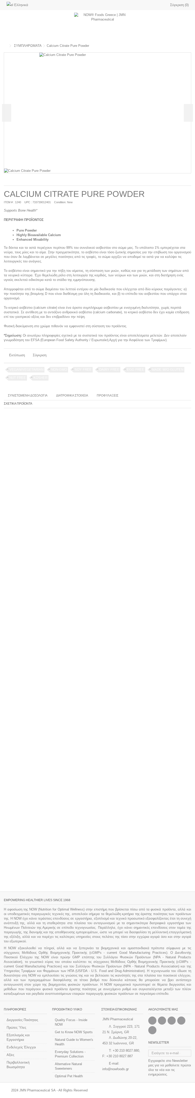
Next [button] (188, 113)
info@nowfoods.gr (115, 1069)
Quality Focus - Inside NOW (71, 1022)
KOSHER (40, 378)
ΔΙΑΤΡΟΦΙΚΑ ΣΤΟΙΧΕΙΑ (72, 395)
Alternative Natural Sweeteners (68, 1066)
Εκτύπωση (16, 355)
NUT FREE (17, 378)
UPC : (28, 202)
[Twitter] (152, 1030)
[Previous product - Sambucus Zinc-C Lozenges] (184, 45)
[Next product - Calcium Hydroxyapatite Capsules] (189, 45)
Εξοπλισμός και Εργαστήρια (18, 1037)
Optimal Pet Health (69, 1076)
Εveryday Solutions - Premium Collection (70, 1054)
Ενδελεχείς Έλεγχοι (21, 1047)
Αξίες (10, 1055)
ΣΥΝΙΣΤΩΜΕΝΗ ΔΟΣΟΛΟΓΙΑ (27, 395)
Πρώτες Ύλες (16, 1027)
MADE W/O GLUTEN (167, 369)
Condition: (60, 202)
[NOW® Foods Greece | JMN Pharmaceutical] (102, 25)
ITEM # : (9, 202)
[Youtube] (181, 1021)
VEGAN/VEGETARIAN (26, 369)
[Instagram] (162, 1021)
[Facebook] (152, 1021)
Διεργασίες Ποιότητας (22, 1020)
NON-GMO (59, 369)
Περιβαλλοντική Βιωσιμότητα (18, 1065)
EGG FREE (135, 369)
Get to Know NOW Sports (74, 1032)
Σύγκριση (39, 355)
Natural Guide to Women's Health (74, 1042)
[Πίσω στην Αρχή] (5, 46)
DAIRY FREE (109, 369)
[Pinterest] (172, 1021)
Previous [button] (6, 113)
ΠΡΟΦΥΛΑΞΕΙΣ (107, 395)
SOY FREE (83, 369)
